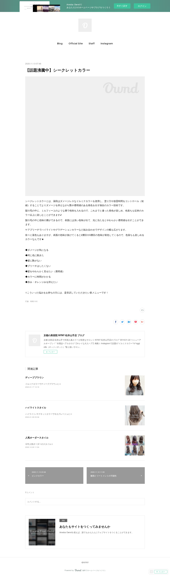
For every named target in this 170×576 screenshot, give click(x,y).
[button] (60, 43)
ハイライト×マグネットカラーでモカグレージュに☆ (48, 413)
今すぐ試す (122, 5)
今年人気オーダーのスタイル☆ (39, 443)
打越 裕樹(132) (31, 301)
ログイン (142, 5)
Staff (92, 43)
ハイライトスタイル (35, 407)
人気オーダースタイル (36, 437)
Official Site (76, 43)
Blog (60, 43)
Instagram (107, 43)
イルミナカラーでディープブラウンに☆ (43, 383)
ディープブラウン (34, 377)
